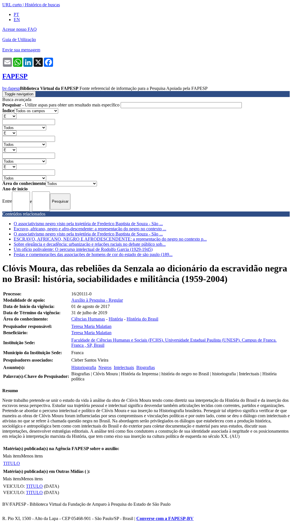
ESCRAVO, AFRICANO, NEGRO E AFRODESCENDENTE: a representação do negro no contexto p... (110, 239)
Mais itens (12, 456)
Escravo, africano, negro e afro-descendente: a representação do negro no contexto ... (90, 228)
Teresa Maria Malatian (91, 326)
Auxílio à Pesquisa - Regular (97, 300)
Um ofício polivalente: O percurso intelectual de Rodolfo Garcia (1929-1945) (83, 249)
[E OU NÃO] (9, 116)
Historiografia (83, 367)
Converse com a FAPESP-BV (165, 518)
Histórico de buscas (42, 4)
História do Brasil (142, 319)
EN (17, 19)
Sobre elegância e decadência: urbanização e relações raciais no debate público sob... (90, 244)
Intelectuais (124, 367)
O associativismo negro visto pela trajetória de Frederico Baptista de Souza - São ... (88, 223)
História (116, 319)
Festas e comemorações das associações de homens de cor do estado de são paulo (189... (93, 254)
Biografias (145, 367)
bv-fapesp (11, 88)
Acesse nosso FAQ (19, 29)
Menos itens (32, 456)
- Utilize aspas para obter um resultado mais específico (61, 104)
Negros (104, 367)
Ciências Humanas (88, 319)
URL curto (12, 4)
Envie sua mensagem (21, 49)
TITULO (11, 463)
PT (16, 14)
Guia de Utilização (19, 39)
